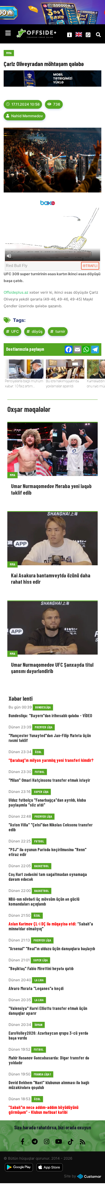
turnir (60, 331)
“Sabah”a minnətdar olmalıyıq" (51, 926)
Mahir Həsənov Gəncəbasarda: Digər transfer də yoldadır (49, 1060)
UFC (15, 331)
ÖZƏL (38, 752)
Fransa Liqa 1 (42, 1074)
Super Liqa (41, 792)
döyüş (37, 331)
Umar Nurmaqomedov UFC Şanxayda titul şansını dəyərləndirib (52, 667)
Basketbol (41, 866)
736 (56, 104)
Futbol (39, 772)
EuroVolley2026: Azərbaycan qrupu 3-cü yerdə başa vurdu (48, 1035)
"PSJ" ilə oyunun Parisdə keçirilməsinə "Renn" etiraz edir (47, 852)
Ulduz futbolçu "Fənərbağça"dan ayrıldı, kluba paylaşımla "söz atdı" (47, 802)
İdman (38, 1025)
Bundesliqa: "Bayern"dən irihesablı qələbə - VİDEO (50, 715)
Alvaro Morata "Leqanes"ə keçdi (36, 988)
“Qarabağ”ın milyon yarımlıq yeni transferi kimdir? (51, 760)
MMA (8, 53)
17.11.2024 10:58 (25, 104)
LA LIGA (38, 980)
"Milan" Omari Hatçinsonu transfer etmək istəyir (49, 780)
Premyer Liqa (43, 727)
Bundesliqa (43, 707)
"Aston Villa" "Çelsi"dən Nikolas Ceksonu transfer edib (51, 827)
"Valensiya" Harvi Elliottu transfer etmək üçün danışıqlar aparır (48, 1011)
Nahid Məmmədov (27, 116)
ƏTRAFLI (90, 266)
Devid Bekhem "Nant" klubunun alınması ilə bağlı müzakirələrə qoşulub (49, 1085)
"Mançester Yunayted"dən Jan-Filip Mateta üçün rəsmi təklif (50, 738)
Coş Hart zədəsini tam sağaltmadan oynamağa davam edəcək (48, 877)
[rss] (82, 1142)
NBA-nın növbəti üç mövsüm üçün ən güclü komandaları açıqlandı (44, 901)
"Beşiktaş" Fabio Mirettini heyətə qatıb (41, 968)
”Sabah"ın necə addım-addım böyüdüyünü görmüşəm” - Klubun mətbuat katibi (43, 1110)
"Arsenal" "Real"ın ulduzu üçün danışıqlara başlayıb (52, 948)
